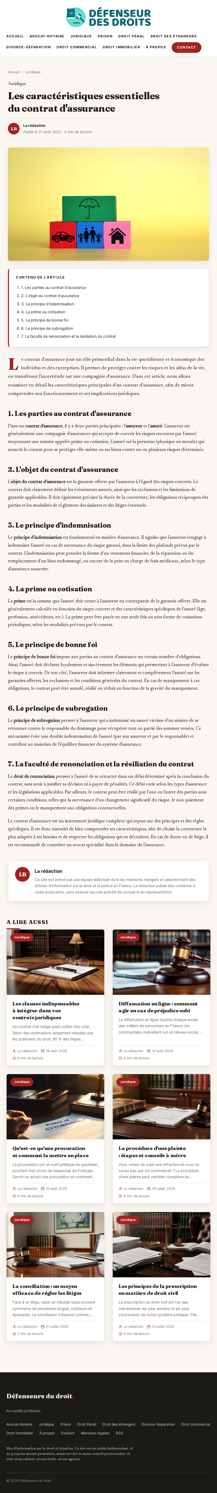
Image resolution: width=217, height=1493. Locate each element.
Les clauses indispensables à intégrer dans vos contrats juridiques (45, 1010)
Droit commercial (77, 47)
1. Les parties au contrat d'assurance (53, 287)
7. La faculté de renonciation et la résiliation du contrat (68, 336)
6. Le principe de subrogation (47, 328)
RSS (119, 1433)
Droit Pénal (131, 36)
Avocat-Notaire (47, 36)
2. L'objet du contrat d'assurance (50, 295)
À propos (156, 47)
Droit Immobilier (121, 47)
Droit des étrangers (174, 36)
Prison (105, 36)
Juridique (81, 36)
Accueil (15, 36)
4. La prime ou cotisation (43, 312)
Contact (186, 47)
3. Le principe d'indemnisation (47, 304)
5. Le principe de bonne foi (44, 320)
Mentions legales (95, 1433)
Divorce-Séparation (28, 47)
